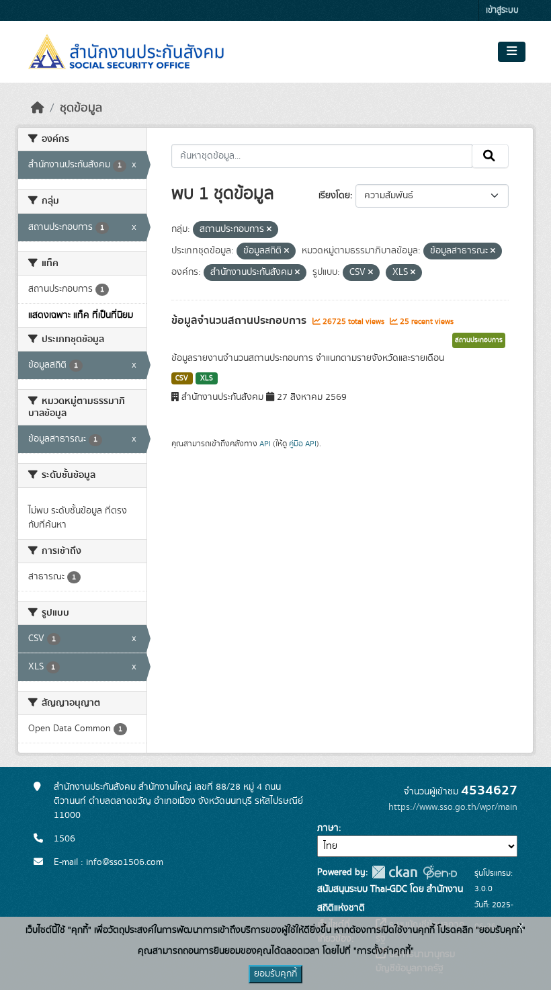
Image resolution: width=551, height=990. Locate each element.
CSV (181, 378)
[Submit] (490, 156)
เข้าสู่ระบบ (502, 10)
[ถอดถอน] (269, 229)
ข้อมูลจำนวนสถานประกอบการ (240, 320)
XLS (206, 378)
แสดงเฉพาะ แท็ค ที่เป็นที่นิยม (80, 315)
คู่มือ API (302, 444)
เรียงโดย (334, 195)
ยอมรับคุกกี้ (275, 974)
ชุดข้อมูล (81, 108)
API (265, 444)
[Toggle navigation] (511, 52)
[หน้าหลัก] (37, 108)
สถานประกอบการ (479, 340)
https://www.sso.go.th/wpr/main (452, 807)
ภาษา (328, 828)
